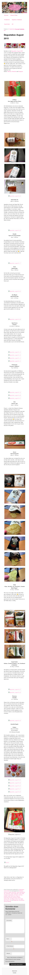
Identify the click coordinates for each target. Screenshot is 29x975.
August (9, 892)
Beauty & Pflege (14, 15)
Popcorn (18, 896)
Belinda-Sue (15, 900)
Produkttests (7, 19)
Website (9, 71)
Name (9, 939)
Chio (20, 893)
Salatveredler (7, 899)
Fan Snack (16, 895)
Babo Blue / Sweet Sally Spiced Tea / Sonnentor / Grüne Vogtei (14, 893)
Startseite (6, 15)
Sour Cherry (6, 900)
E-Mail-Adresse (10, 946)
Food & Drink (7, 24)
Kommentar (9, 920)
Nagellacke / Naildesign (17, 19)
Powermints (6, 897)
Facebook (14, 71)
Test (10, 900)
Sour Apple (20, 899)
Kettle (9, 896)
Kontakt (14, 972)
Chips (23, 893)
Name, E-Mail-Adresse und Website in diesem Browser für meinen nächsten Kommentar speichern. (14, 959)
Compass (6, 895)
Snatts (16, 899)
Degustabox (21, 889)
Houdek (5, 896)
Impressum (14, 971)
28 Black (21, 891)
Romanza (15, 897)
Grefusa (20, 895)
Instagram (20, 71)
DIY (12, 24)
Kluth (12, 896)
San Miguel (12, 899)
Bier (18, 893)
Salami (18, 897)
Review (10, 897)
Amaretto (6, 892)
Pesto (14, 896)
